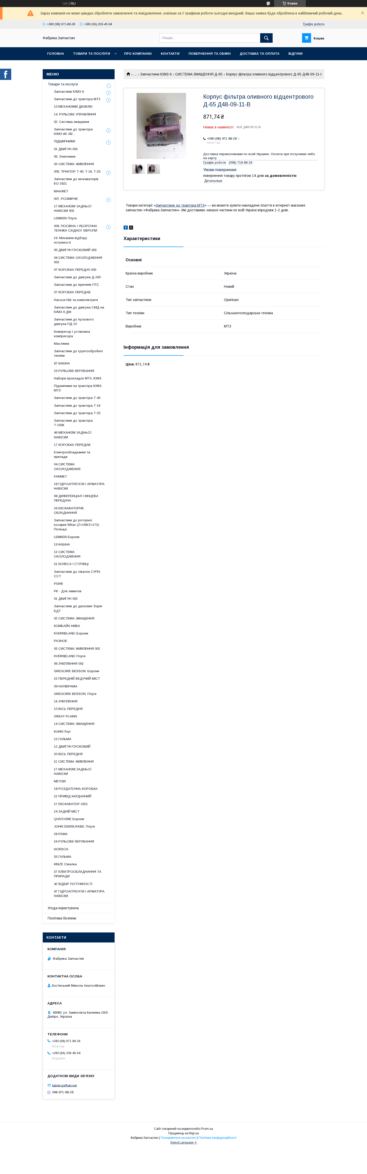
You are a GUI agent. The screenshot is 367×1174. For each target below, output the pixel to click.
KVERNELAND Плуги (69, 656)
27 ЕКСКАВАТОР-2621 (71, 804)
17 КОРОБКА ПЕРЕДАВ (72, 445)
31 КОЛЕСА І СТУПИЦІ (71, 564)
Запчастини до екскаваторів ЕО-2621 (76, 181)
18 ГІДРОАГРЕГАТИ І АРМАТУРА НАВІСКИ (79, 486)
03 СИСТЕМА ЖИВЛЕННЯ (74, 164)
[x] (131, 228)
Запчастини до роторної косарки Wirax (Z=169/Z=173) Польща (76, 524)
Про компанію (138, 53)
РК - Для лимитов (67, 591)
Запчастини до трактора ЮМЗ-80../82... (73, 131)
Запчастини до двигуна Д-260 (77, 277)
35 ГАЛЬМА (62, 857)
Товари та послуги (91, 53)
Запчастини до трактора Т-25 (77, 413)
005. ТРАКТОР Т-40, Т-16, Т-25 (77, 171)
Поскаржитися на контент (178, 1138)
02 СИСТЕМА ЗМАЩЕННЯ (74, 618)
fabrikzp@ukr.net (64, 1085)
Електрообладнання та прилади (72, 454)
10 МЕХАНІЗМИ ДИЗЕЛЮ (73, 106)
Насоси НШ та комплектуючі (76, 300)
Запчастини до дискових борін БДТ (78, 608)
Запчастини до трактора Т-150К (73, 423)
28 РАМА (61, 834)
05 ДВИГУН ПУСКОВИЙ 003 (75, 250)
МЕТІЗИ (60, 781)
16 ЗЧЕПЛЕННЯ (65, 701)
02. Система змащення (71, 122)
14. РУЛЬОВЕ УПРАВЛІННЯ (75, 114)
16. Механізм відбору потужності (70, 240)
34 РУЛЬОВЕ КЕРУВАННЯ (74, 841)
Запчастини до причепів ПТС (76, 285)
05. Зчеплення (64, 156)
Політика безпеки (62, 918)
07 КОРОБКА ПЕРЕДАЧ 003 (75, 270)
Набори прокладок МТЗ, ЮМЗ (77, 378)
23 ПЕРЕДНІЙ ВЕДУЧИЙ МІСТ (77, 678)
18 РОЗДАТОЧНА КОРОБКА (76, 789)
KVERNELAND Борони (71, 633)
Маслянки (61, 343)
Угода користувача (63, 908)
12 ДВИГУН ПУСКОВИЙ (72, 746)
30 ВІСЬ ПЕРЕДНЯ (68, 754)
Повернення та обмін (209, 53)
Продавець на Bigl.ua (183, 1133)
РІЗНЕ (58, 584)
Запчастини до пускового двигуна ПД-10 (74, 321)
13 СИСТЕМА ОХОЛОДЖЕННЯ (67, 554)
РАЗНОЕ (60, 641)
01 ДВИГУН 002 (66, 598)
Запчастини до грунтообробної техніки (78, 353)
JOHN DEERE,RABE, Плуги (74, 826)
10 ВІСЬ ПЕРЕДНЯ (68, 709)
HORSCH (61, 849)
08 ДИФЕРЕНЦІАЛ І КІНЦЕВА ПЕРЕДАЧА (76, 498)
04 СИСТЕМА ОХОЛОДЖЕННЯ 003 (78, 260)
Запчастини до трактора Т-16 (77, 405)
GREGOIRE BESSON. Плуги (75, 694)
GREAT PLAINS (65, 716)
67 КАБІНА (62, 363)
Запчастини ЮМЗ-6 (156, 74)
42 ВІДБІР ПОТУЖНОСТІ (73, 884)
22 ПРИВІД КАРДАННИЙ (72, 796)
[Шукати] (266, 38)
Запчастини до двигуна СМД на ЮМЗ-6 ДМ (79, 309)
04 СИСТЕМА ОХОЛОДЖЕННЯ (67, 466)
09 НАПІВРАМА (65, 686)
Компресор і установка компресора (72, 334)
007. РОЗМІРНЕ (66, 199)
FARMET (60, 476)
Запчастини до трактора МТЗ (180, 205)
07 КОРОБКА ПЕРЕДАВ (72, 292)
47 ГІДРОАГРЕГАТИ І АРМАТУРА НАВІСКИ (79, 893)
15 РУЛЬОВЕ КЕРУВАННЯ (74, 371)
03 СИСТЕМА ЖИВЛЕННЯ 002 (77, 648)
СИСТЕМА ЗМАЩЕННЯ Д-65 (198, 74)
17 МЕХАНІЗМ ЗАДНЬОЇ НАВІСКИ (73, 771)
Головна (55, 53)
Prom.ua (207, 1129)
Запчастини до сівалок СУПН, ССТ (77, 574)
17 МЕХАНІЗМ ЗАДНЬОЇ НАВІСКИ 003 (73, 208)
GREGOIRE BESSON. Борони (76, 671)
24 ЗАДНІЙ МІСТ (66, 811)
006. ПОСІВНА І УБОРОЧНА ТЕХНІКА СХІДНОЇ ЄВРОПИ (75, 228)
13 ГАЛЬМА (62, 739)
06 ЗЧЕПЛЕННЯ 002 (69, 663)
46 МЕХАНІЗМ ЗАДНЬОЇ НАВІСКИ (73, 435)
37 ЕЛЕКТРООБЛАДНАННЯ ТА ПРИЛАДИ (77, 874)
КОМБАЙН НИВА (67, 626)
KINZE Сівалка (65, 864)
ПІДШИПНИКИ (64, 141)
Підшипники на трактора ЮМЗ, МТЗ (78, 388)
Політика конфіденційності (217, 1138)
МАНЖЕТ (61, 191)
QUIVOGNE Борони (69, 819)
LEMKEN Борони (66, 537)
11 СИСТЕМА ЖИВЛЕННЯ (74, 761)
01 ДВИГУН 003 (66, 149)
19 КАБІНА (62, 544)
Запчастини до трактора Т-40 (77, 398)
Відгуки (295, 53)
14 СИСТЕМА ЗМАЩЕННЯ (74, 724)
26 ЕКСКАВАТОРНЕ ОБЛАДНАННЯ (69, 510)
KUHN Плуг (62, 731)
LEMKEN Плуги (65, 218)
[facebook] (126, 228)
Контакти (170, 53)
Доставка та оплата (259, 53)
